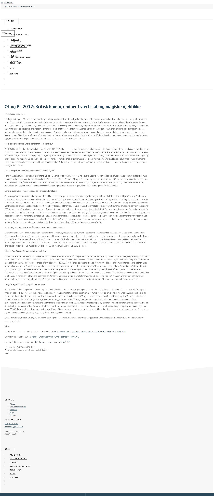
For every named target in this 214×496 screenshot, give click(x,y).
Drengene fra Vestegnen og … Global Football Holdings (27, 350)
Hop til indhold (7, 2)
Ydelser (14, 52)
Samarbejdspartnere (20, 57)
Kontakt (14, 74)
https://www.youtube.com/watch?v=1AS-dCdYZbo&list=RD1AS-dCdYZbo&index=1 (90, 331)
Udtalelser (15, 63)
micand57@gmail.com (26, 6)
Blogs (12, 68)
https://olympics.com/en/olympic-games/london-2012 (55, 337)
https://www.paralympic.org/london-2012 (52, 342)
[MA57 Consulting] (12, 29)
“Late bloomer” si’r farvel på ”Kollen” (20, 347)
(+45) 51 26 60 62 (11, 6)
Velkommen (15, 41)
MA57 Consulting (19, 34)
